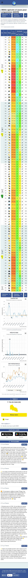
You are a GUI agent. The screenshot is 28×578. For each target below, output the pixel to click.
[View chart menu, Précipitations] (25, 333)
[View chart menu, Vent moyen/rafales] (25, 364)
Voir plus (24, 444)
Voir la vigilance (5, 423)
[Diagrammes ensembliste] (25, 15)
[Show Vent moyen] (10, 390)
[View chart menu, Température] (25, 299)
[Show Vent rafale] (18, 390)
